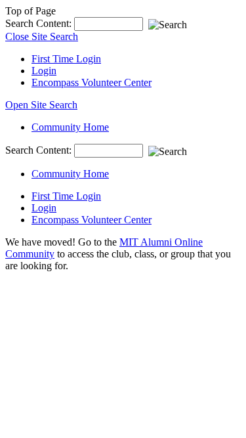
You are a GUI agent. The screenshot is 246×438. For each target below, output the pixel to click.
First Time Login (66, 58)
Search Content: (39, 23)
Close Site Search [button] (41, 36)
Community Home (70, 127)
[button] (41, 104)
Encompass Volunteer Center (91, 82)
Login (43, 70)
